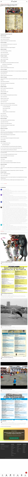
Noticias (12, 449)
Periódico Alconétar (13, 453)
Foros (11, 454)
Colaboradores (24, 445)
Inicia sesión (2, 231)
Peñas (17, 450)
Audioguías (12, 455)
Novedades (12, 448)
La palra (18, 451)
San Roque (5, 183)
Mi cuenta (24, 447)
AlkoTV (12, 451)
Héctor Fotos (24, 446)
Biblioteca (12, 452)
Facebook (24, 448)
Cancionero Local (19, 448)
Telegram (24, 449)
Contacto (24, 450)
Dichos (18, 447)
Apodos (18, 449)
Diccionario (18, 445)
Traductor (18, 446)
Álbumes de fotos (13, 447)
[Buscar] (27, 1)
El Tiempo (12, 450)
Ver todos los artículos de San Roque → (6, 426)
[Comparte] (26, 473)
